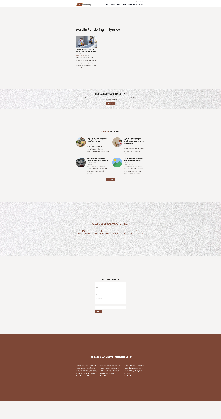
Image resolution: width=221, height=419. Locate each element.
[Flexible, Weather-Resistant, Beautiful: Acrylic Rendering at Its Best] (86, 36)
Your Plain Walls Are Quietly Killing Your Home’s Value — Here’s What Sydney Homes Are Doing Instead (134, 141)
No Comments (96, 144)
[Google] (140, 1)
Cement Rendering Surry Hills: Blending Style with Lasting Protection (133, 160)
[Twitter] (138, 1)
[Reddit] (142, 1)
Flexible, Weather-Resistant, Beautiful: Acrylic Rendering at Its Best (86, 51)
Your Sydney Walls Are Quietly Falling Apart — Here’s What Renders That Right (97, 140)
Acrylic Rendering (80, 55)
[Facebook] (136, 1)
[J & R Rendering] (83, 4)
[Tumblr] (144, 1)
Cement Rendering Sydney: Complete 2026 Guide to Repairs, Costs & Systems (97, 160)
